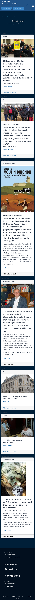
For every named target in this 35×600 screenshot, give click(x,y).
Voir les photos (8, 86)
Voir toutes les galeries (9, 92)
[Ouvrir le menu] (33, 5)
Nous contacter (6, 8)
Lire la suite (7, 268)
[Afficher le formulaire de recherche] (27, 5)
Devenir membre (18, 8)
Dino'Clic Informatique (7, 596)
